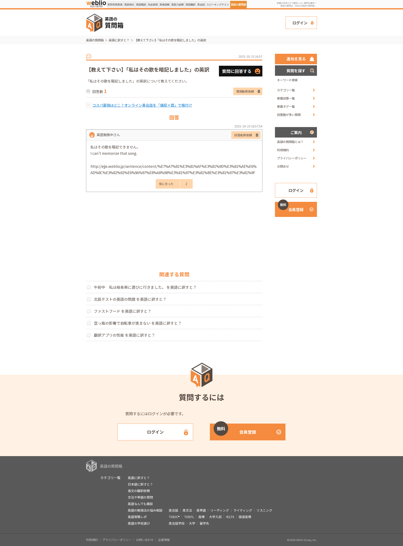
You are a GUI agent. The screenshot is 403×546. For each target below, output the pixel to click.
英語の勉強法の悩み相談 (145, 510)
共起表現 (153, 4)
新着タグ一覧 (286, 106)
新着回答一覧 (286, 98)
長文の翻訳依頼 (139, 490)
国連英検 (245, 516)
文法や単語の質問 (140, 497)
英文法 (187, 510)
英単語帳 (165, 4)
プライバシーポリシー (291, 158)
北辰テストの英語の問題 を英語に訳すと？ (130, 299)
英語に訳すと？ (119, 40)
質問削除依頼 (245, 91)
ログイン (299, 22)
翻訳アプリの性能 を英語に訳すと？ (124, 335)
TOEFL (189, 516)
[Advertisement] (204, 22)
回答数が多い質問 (289, 114)
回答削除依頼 (243, 135)
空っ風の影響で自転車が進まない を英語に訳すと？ (138, 323)
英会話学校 (176, 523)
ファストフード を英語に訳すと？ (122, 311)
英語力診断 (177, 4)
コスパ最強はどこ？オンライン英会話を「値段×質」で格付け (142, 105)
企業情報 (164, 540)
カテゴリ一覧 (286, 90)
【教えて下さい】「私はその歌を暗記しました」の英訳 (170, 40)
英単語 (201, 510)
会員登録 (292, 207)
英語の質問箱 (238, 4)
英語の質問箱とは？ (290, 141)
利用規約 (283, 150)
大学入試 (215, 516)
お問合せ (283, 166)
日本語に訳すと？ (140, 484)
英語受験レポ (137, 516)
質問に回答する (236, 71)
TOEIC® (174, 516)
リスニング (264, 510)
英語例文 (129, 4)
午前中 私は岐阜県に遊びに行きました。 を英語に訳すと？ (145, 287)
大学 (192, 523)
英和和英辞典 (115, 4)
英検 (201, 516)
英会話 (201, 4)
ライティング (242, 510)
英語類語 (141, 4)
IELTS (230, 516)
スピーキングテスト (218, 4)
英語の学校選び (139, 523)
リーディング (219, 510)
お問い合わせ (145, 540)
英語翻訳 (191, 4)
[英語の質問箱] (96, 2)
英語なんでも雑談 (140, 503)
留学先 (204, 523)
